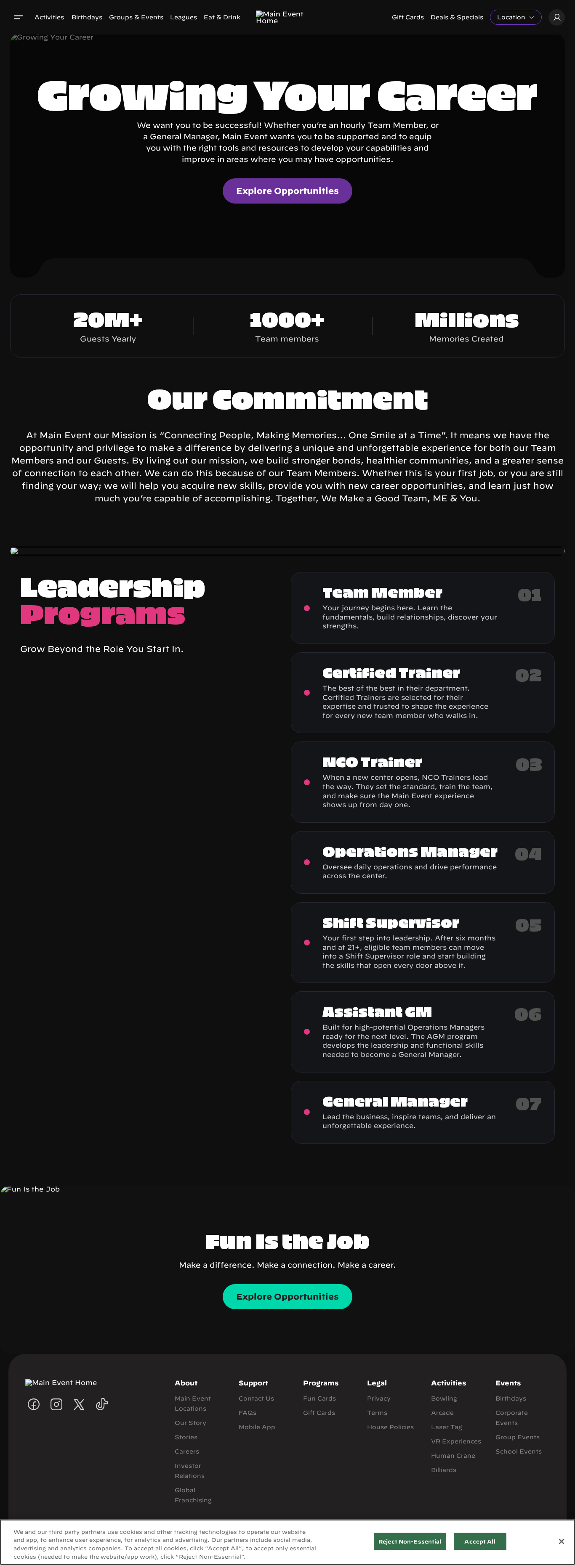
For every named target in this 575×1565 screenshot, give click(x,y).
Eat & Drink (222, 17)
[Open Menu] (18, 17)
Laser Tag (446, 1427)
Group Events (517, 1437)
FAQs (247, 1412)
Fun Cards (319, 1398)
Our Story (190, 1422)
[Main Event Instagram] (56, 1404)
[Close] (561, 1541)
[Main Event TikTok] (101, 1404)
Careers (187, 1451)
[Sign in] (556, 17)
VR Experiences (456, 1441)
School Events (518, 1451)
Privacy (379, 1398)
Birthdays (87, 17)
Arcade (442, 1412)
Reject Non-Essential (410, 1542)
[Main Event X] (79, 1404)
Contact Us (256, 1398)
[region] (287, 1542)
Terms (377, 1412)
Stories (186, 1437)
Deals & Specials (457, 17)
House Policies (390, 1427)
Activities (49, 17)
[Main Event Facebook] (33, 1404)
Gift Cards (408, 17)
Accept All (479, 1542)
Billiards (443, 1470)
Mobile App (257, 1427)
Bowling (444, 1398)
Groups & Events (136, 17)
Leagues (183, 17)
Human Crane (453, 1455)
